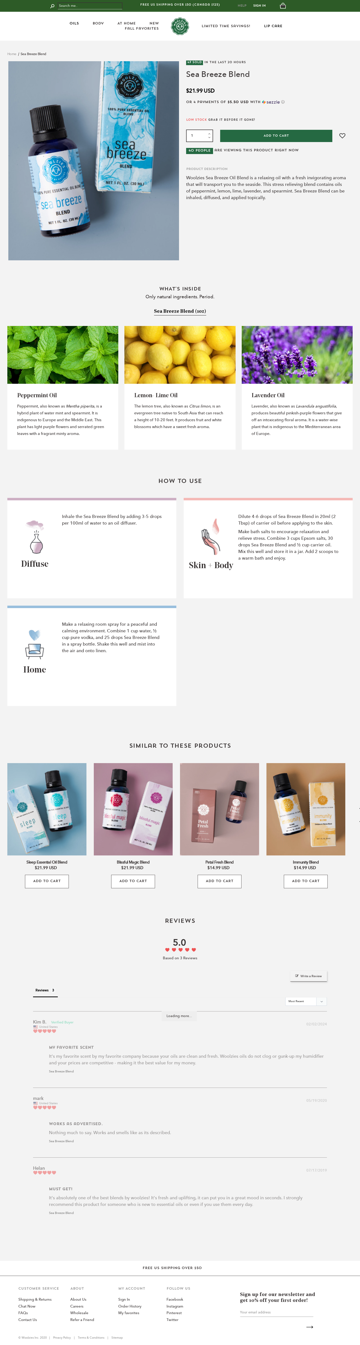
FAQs (23, 1313)
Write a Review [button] (311, 976)
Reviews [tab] (42, 990)
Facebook (175, 1300)
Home (11, 54)
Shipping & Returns (35, 1300)
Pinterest (174, 1313)
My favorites (128, 1313)
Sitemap (117, 1337)
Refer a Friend (82, 1320)
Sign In (259, 5)
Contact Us (27, 1320)
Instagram (175, 1307)
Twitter (172, 1320)
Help (242, 5)
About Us (78, 1300)
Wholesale (79, 1313)
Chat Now (27, 1307)
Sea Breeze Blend (33, 54)
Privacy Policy (62, 1337)
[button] (266, 102)
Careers (77, 1307)
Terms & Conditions (91, 1337)
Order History (130, 1307)
